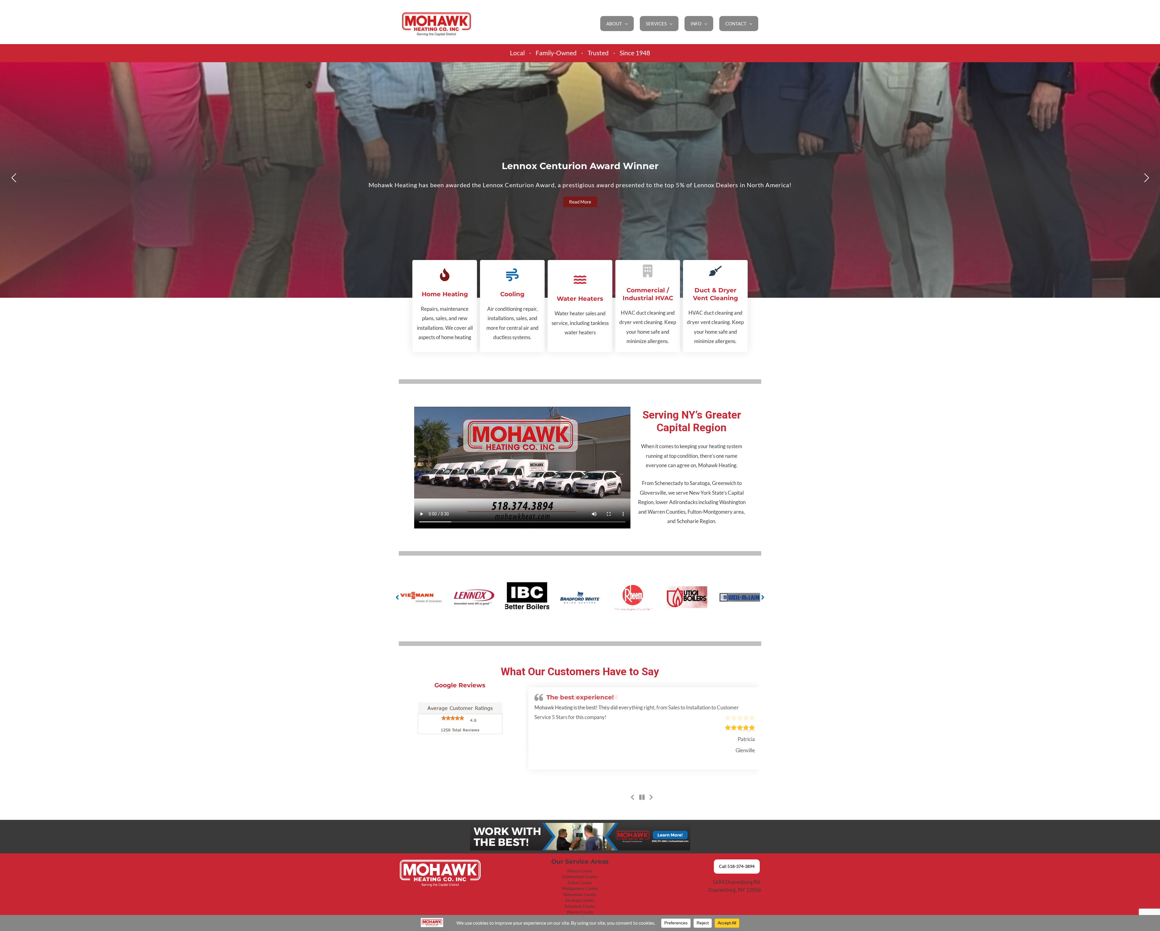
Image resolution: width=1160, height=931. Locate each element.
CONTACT (735, 23)
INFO (696, 23)
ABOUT (614, 23)
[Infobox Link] (444, 306)
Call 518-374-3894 (737, 866)
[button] (625, 23)
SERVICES (656, 23)
